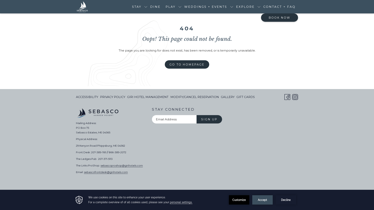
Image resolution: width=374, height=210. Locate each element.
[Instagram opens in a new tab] (295, 96)
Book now (279, 17)
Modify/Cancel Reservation (194, 98)
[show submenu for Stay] (146, 6)
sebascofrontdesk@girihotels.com (106, 172)
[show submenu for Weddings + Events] (232, 6)
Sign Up (209, 119)
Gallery (228, 97)
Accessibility (87, 97)
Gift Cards (245, 98)
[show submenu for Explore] (259, 6)
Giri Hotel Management (147, 98)
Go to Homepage (186, 64)
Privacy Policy (112, 97)
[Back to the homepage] (82, 6)
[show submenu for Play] (180, 6)
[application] (187, 200)
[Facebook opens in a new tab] (287, 96)
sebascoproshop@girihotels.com (122, 165)
